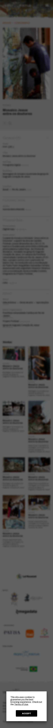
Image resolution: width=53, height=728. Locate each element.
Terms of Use (21, 704)
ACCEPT (26, 713)
